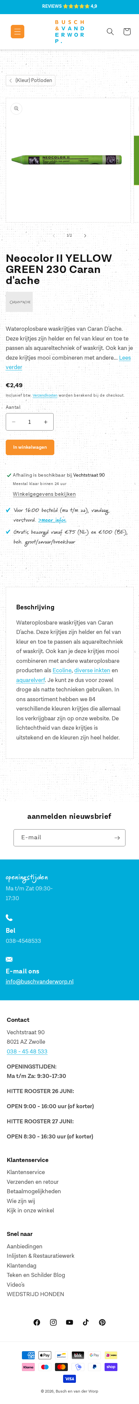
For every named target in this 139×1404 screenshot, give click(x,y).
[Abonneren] (117, 838)
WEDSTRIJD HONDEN (35, 1294)
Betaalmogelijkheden (34, 1191)
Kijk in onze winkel (30, 1210)
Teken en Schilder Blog (36, 1275)
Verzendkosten (45, 395)
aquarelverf (30, 680)
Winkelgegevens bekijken (44, 494)
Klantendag (21, 1265)
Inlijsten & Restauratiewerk (41, 1256)
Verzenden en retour (33, 1182)
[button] (12, 31)
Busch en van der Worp (77, 1391)
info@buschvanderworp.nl (40, 981)
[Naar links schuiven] (54, 235)
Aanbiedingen (25, 1246)
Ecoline (62, 670)
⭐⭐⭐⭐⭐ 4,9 (80, 6)
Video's (16, 1285)
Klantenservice (26, 1172)
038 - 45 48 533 (27, 1051)
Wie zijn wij (21, 1201)
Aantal (13, 407)
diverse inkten (92, 670)
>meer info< (52, 520)
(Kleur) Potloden (34, 80)
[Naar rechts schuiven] (85, 235)
